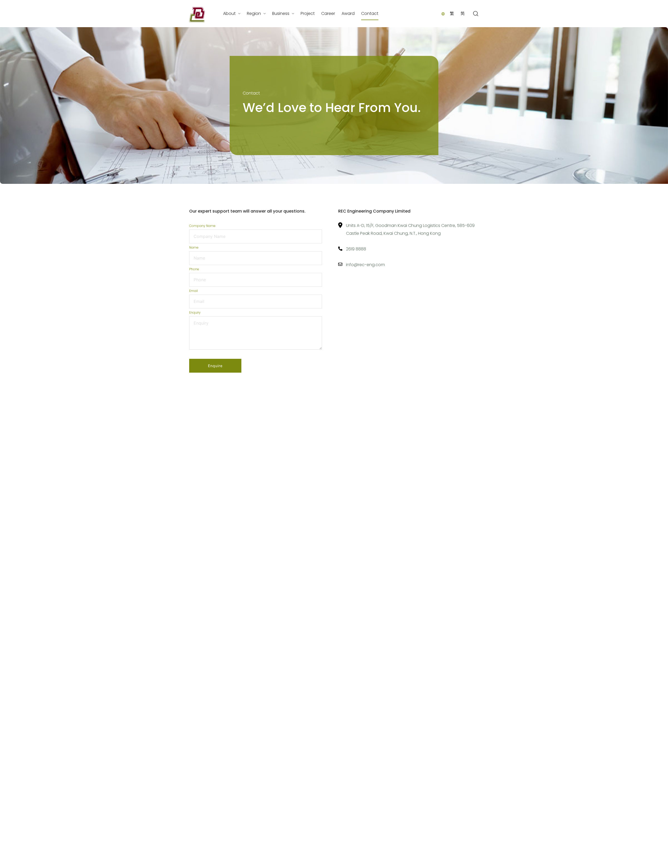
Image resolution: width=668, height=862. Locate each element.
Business (280, 13)
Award (348, 13)
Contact (369, 13)
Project (308, 13)
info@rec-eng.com (365, 265)
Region (254, 13)
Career (328, 13)
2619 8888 (356, 249)
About (229, 13)
